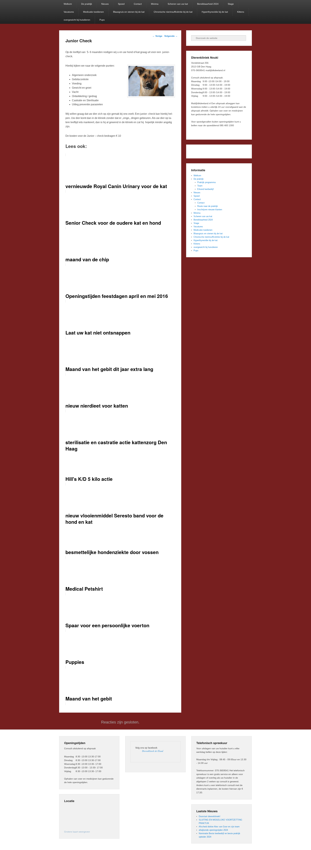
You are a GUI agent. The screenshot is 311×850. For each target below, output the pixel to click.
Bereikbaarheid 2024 (208, 4)
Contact (138, 4)
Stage (231, 4)
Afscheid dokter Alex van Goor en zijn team (219, 826)
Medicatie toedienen (93, 12)
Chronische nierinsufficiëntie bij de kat (173, 12)
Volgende (171, 36)
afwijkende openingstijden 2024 (213, 830)
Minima (154, 4)
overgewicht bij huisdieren (77, 19)
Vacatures (69, 12)
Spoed (121, 4)
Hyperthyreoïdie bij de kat (215, 12)
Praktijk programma (206, 182)
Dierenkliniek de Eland (152, 750)
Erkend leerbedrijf (205, 189)
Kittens (240, 12)
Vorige (157, 36)
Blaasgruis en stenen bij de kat (128, 12)
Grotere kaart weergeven (77, 831)
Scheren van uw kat (178, 4)
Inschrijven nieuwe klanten (209, 209)
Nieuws (105, 4)
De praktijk (86, 4)
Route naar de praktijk (207, 206)
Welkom (68, 4)
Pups (102, 19)
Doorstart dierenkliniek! (209, 816)
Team (199, 186)
